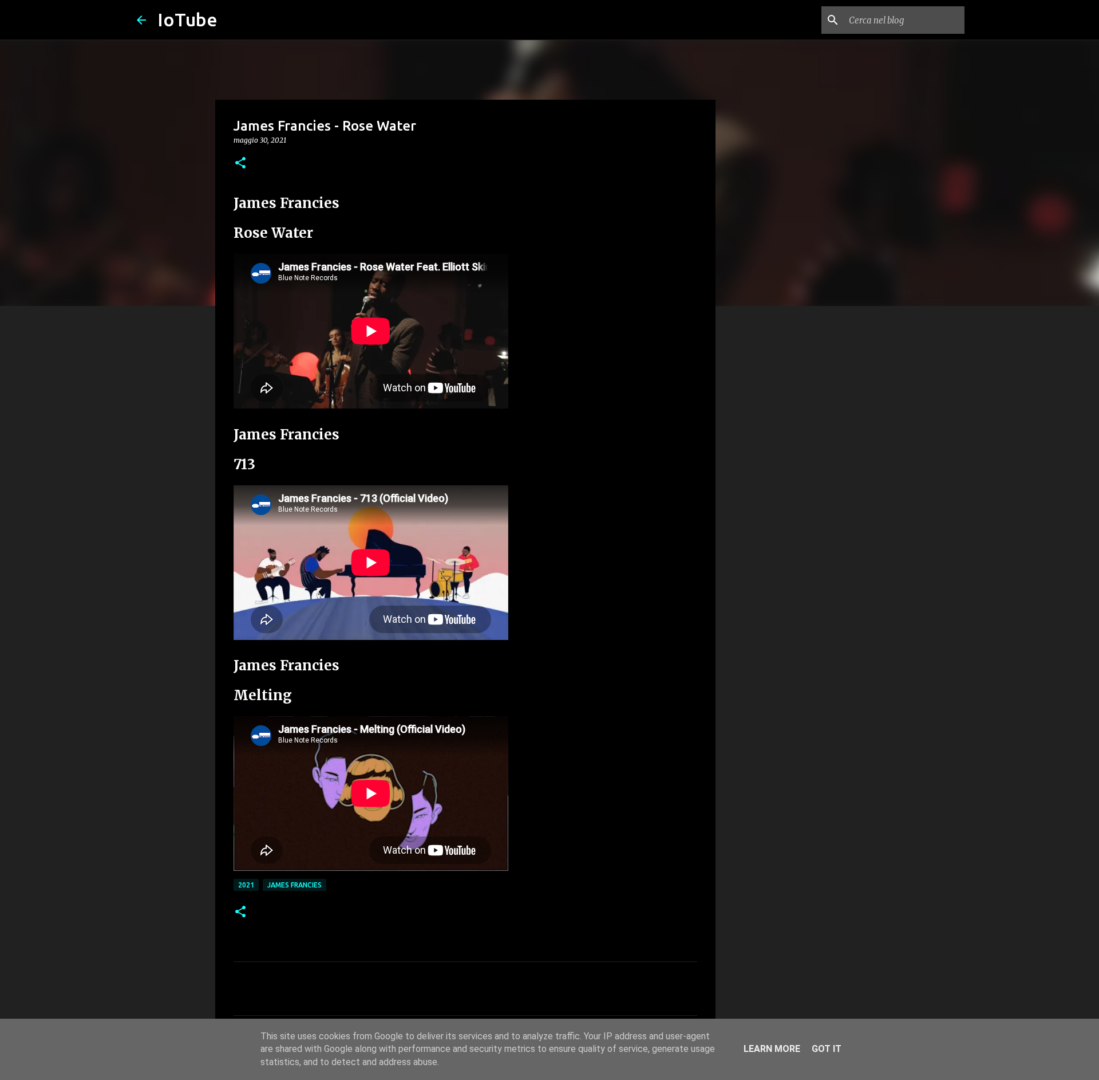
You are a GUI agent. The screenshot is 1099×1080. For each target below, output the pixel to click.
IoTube (187, 19)
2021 (246, 885)
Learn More (772, 1048)
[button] (240, 163)
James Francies (294, 885)
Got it (826, 1048)
